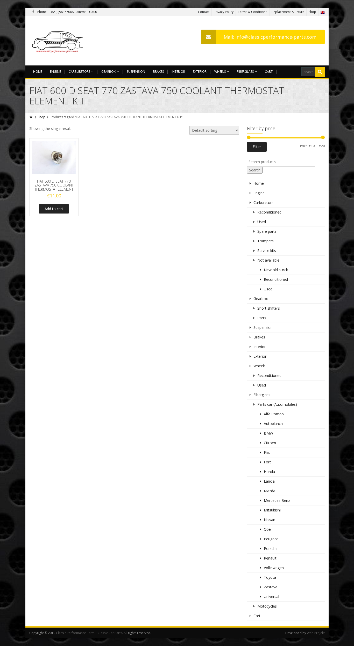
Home (37, 71)
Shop (312, 12)
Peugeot (271, 538)
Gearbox (108, 71)
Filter (257, 146)
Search (254, 170)
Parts (261, 317)
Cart (269, 71)
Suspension (136, 71)
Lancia (269, 481)
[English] (323, 12)
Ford (268, 461)
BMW (268, 433)
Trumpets (265, 240)
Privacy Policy (223, 12)
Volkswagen (274, 567)
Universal (271, 596)
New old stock (276, 269)
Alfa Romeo (274, 413)
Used (261, 221)
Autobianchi (274, 423)
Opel (268, 529)
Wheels (220, 71)
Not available (268, 260)
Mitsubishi (272, 510)
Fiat (267, 452)
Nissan (269, 519)
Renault (270, 558)
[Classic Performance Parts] (58, 40)
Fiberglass (245, 71)
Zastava (270, 586)
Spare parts (267, 231)
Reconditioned (269, 212)
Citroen (270, 442)
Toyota (270, 577)
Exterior (200, 71)
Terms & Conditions (252, 12)
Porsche (271, 548)
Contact (203, 12)
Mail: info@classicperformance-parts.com (270, 37)
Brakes (158, 71)
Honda (269, 471)
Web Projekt (316, 633)
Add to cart (54, 208)
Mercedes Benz (277, 500)
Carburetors (79, 71)
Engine (55, 71)
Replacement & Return (288, 12)
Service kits (266, 250)
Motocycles (267, 606)
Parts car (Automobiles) (277, 404)
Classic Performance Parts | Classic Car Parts (89, 633)
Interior (178, 71)
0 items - (86, 12)
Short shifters (268, 308)
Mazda (269, 490)
